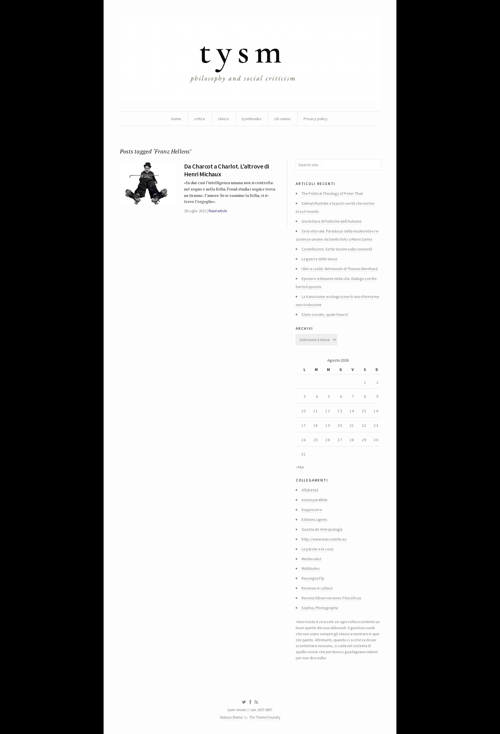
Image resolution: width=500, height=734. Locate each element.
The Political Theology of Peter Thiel (332, 193)
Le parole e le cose (318, 549)
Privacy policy (316, 118)
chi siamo (282, 118)
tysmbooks (251, 118)
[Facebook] (250, 702)
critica (199, 118)
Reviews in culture (317, 588)
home (176, 118)
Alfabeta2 (310, 490)
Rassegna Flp (313, 578)
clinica (223, 118)
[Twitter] (244, 702)
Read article (218, 210)
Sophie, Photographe (320, 607)
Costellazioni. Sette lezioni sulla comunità (337, 249)
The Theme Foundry (264, 717)
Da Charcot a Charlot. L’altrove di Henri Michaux (226, 170)
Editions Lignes (314, 519)
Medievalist (311, 558)
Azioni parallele (315, 499)
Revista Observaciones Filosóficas (331, 598)
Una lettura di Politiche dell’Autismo (332, 221)
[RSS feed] (256, 702)
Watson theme (231, 717)
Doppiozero (312, 509)
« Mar (300, 467)
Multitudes (311, 568)
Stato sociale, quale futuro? (325, 314)
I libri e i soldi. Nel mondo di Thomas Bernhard (340, 268)
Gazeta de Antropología (322, 529)
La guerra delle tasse (319, 258)
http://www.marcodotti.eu (324, 539)
